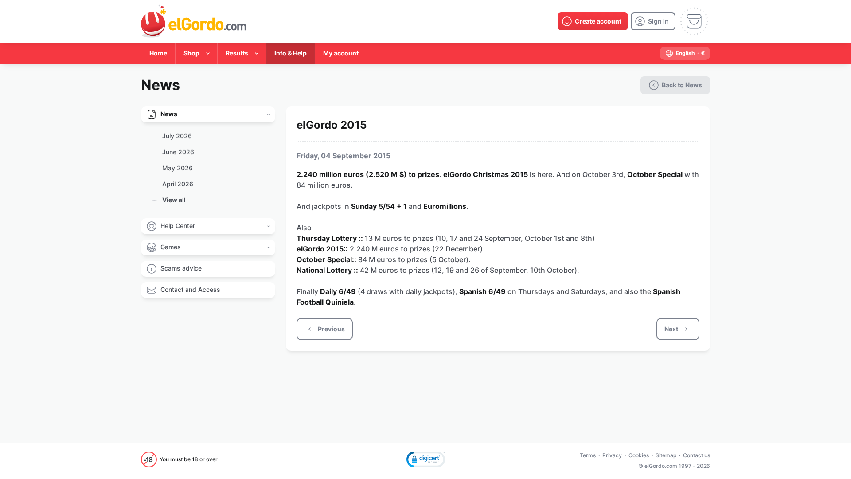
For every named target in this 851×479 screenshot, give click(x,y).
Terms (588, 455)
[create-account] (593, 21)
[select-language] (685, 53)
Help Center (177, 225)
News (168, 114)
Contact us (696, 455)
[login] (653, 21)
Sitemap (666, 455)
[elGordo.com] (193, 21)
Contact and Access (190, 289)
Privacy (612, 455)
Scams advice (181, 268)
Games (170, 247)
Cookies (638, 455)
